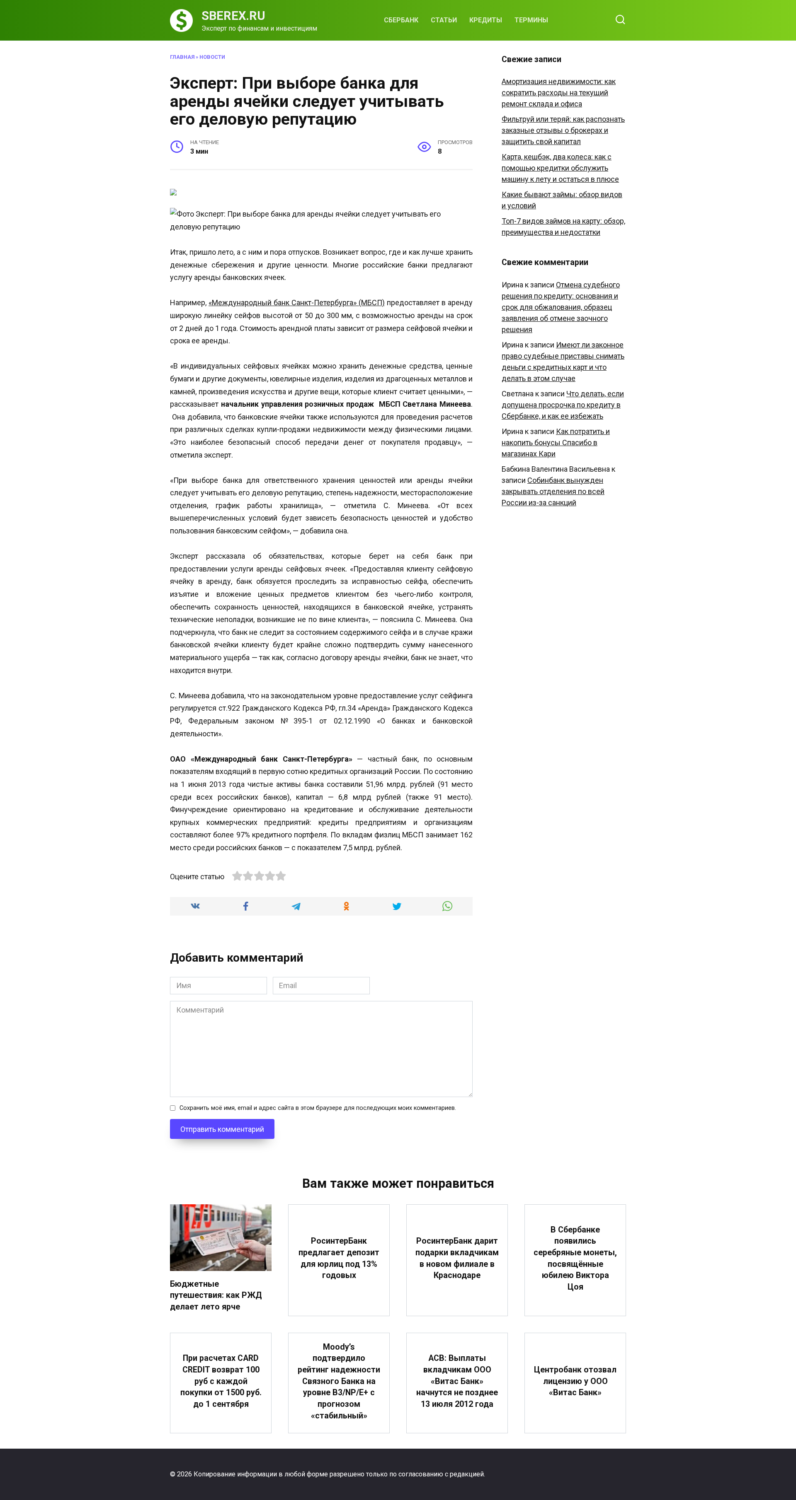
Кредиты (485, 20)
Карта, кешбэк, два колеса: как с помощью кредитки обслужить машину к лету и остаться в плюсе (560, 167)
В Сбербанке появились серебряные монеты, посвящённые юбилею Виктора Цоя (575, 1258)
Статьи (444, 20)
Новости (212, 57)
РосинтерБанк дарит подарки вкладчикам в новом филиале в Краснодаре (457, 1258)
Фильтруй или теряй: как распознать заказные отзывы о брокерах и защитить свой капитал (563, 130)
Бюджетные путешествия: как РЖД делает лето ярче (216, 1295)
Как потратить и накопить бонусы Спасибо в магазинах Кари (556, 442)
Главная (182, 57)
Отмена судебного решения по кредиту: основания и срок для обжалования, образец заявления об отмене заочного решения (561, 307)
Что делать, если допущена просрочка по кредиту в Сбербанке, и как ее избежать (563, 404)
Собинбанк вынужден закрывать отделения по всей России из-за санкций (553, 491)
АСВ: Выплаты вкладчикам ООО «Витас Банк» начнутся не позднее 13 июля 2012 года (457, 1381)
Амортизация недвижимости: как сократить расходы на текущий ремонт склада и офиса (559, 92)
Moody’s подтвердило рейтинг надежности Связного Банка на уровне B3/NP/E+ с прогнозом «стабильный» (339, 1381)
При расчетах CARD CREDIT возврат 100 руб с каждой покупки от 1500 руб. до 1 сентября (221, 1381)
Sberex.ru (233, 16)
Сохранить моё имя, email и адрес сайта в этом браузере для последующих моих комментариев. (318, 1108)
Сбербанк (401, 20)
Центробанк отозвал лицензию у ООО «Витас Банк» (575, 1381)
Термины (531, 20)
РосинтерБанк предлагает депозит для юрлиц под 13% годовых (338, 1258)
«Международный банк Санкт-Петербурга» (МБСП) (297, 302)
